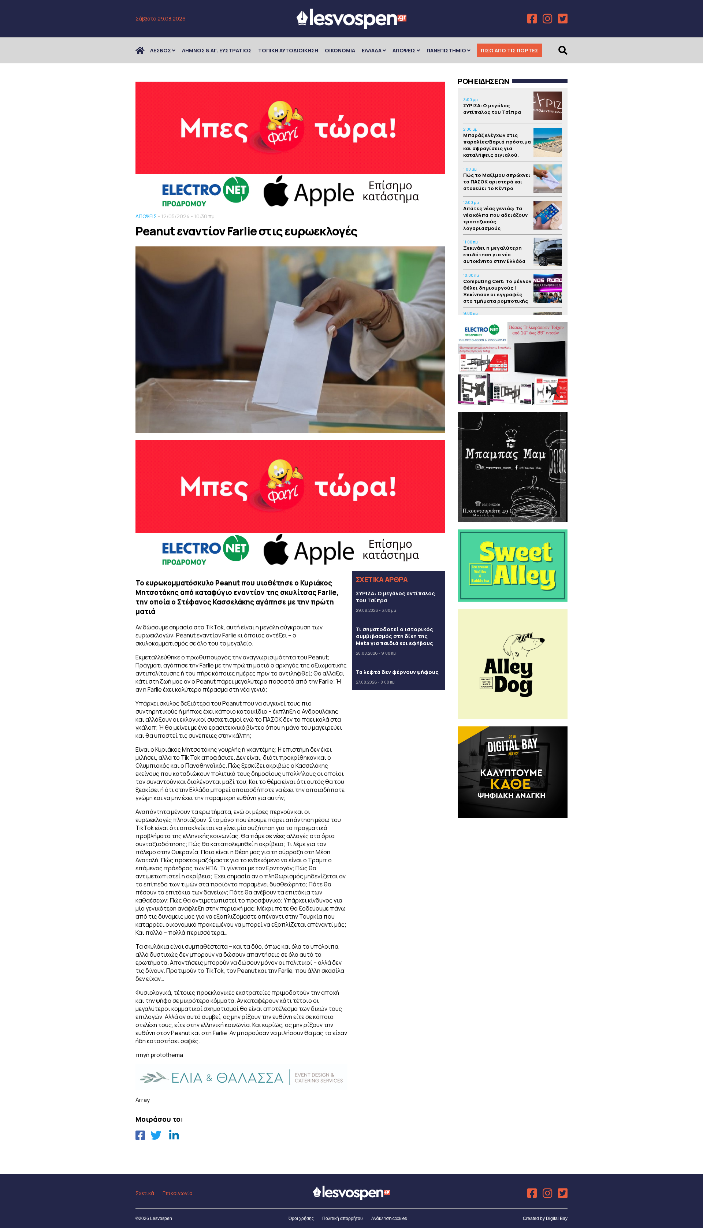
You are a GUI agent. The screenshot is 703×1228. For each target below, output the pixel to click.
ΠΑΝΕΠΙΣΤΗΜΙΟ (446, 50)
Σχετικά (144, 1193)
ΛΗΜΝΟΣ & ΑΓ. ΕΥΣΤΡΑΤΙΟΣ (217, 50)
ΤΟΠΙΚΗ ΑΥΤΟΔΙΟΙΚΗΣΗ (288, 50)
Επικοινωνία (178, 1193)
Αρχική (144, 50)
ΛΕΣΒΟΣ (160, 50)
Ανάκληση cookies (389, 1218)
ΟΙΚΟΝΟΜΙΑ (340, 50)
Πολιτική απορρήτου (342, 1218)
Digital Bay (557, 1218)
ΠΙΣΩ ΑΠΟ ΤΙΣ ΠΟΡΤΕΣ (509, 50)
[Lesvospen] (351, 26)
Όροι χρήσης (301, 1218)
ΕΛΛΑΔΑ (372, 50)
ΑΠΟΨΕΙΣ (404, 50)
